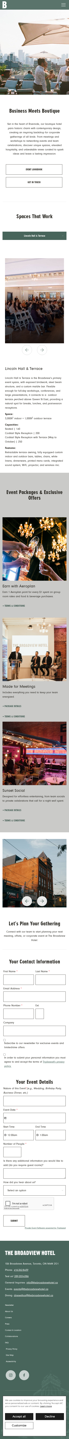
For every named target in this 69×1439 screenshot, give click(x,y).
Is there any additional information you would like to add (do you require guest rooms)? (33, 1163)
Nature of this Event (32, 1090)
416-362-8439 (21, 1270)
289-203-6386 (21, 1276)
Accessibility (11, 1362)
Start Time (9, 1126)
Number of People (14, 1144)
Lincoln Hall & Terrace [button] (34, 235)
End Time (41, 1126)
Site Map (10, 1355)
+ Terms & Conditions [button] (14, 606)
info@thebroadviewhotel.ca (42, 1282)
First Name (10, 971)
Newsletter (9, 1305)
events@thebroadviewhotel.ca (31, 1289)
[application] (34, 1416)
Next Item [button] (42, 901)
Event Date (10, 1109)
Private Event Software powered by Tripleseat (45, 1228)
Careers (8, 1318)
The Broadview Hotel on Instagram (11, 1375)
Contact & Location (13, 1330)
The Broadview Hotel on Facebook (24, 1375)
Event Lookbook (34, 169)
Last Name (43, 971)
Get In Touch (34, 182)
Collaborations (11, 1336)
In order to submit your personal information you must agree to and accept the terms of (34, 1061)
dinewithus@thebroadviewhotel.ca (33, 1295)
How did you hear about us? (19, 1182)
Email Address (12, 988)
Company (8, 1022)
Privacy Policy (11, 1349)
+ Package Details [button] (12, 706)
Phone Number (12, 1005)
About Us (9, 1312)
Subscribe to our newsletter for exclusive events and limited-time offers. (34, 1045)
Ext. (37, 1005)
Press (7, 1324)
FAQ (7, 1343)
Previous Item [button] (27, 901)
